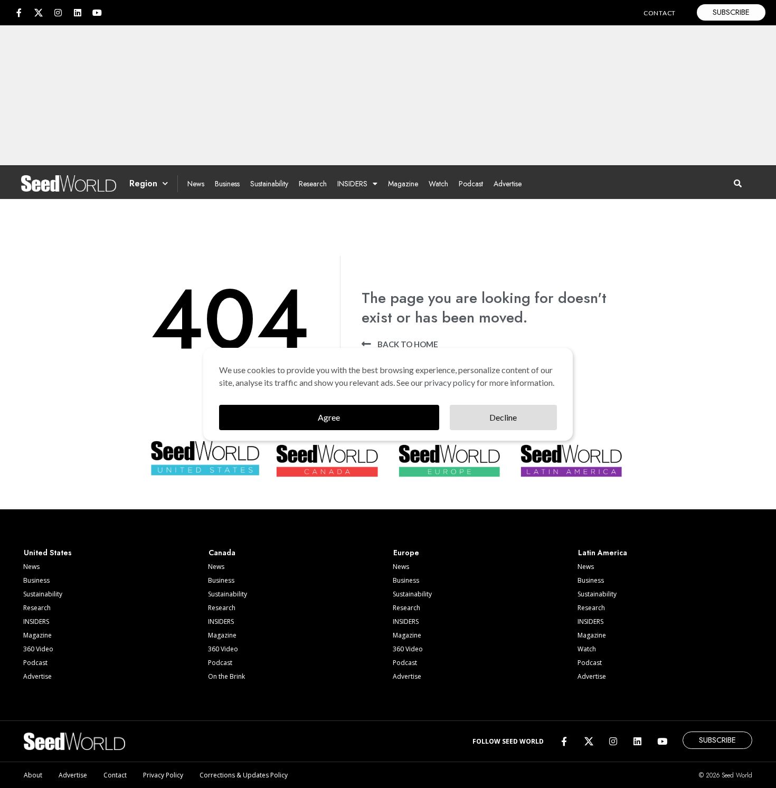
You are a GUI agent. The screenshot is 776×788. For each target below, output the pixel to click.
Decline (503, 417)
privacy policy (449, 382)
